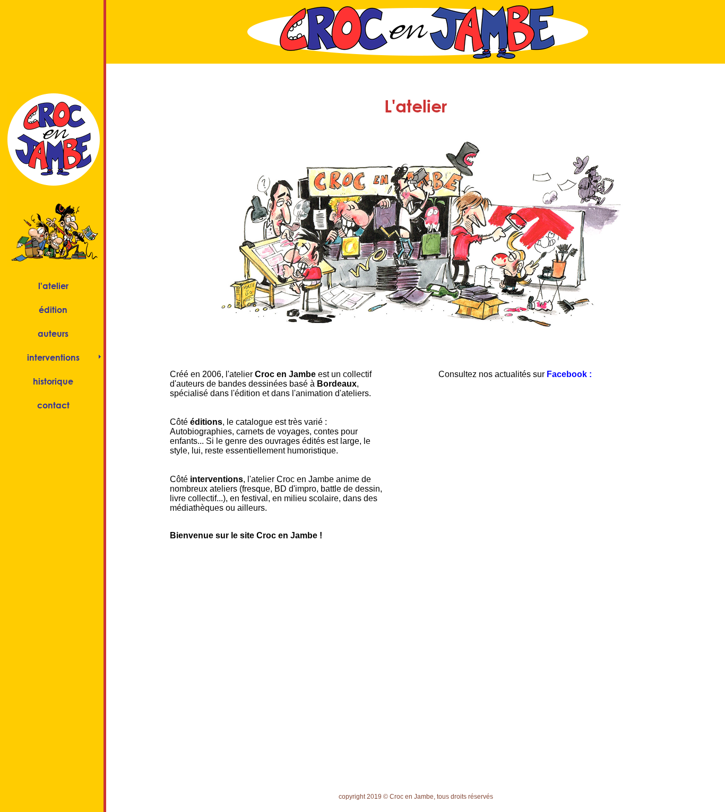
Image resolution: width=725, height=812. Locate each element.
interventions (53, 357)
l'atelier (53, 286)
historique (53, 381)
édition (53, 309)
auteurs (53, 333)
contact (53, 405)
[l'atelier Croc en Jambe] (415, 342)
